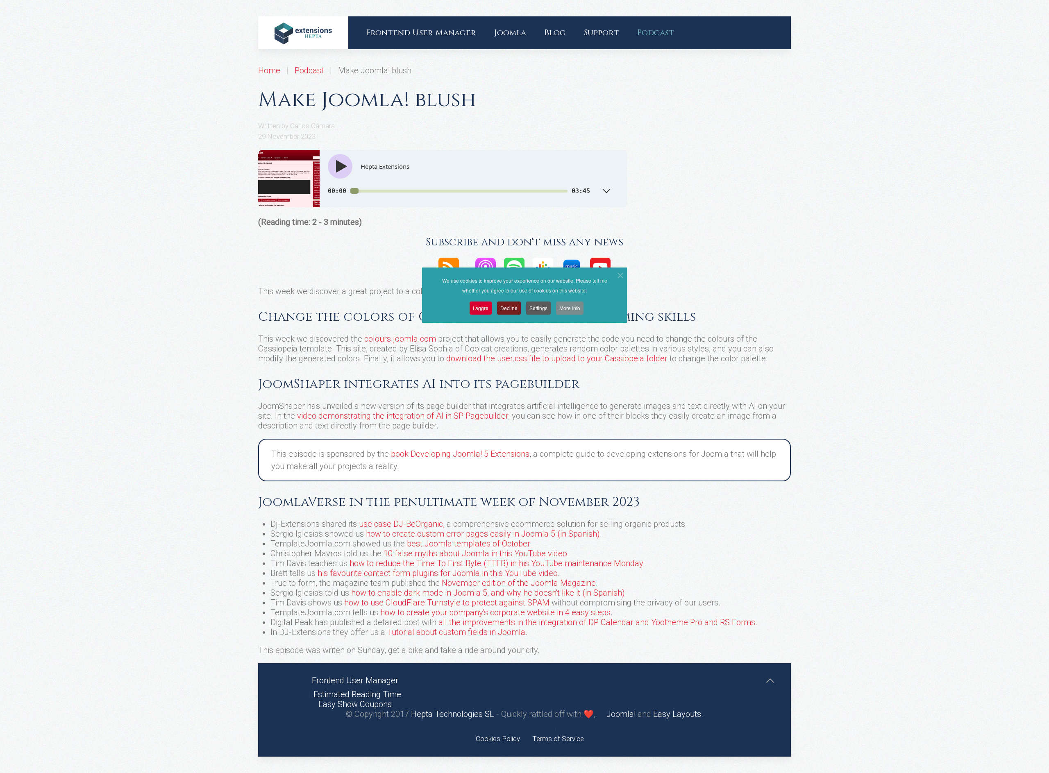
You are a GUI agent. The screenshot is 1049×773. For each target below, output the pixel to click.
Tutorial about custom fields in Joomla (456, 632)
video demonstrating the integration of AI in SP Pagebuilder (402, 416)
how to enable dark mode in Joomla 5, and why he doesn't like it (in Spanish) (488, 593)
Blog (555, 32)
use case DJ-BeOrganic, (402, 524)
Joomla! (620, 714)
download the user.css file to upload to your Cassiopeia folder (557, 358)
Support (601, 32)
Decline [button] (509, 307)
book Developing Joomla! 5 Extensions (460, 454)
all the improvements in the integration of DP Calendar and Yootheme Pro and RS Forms (596, 622)
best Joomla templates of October (468, 544)
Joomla (510, 32)
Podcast (655, 32)
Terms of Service (558, 738)
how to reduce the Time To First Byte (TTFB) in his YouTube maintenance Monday (496, 563)
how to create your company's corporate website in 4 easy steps (495, 612)
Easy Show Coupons (355, 704)
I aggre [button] (480, 307)
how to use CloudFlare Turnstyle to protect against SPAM (446, 603)
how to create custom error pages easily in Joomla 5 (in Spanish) (483, 534)
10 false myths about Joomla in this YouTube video (475, 553)
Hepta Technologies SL (452, 714)
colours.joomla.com (400, 339)
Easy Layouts (677, 714)
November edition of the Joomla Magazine (519, 583)
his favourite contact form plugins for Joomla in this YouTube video (438, 573)
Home (269, 70)
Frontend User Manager (421, 32)
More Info (569, 307)
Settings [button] (538, 307)
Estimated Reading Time (357, 694)
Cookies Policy (498, 738)
